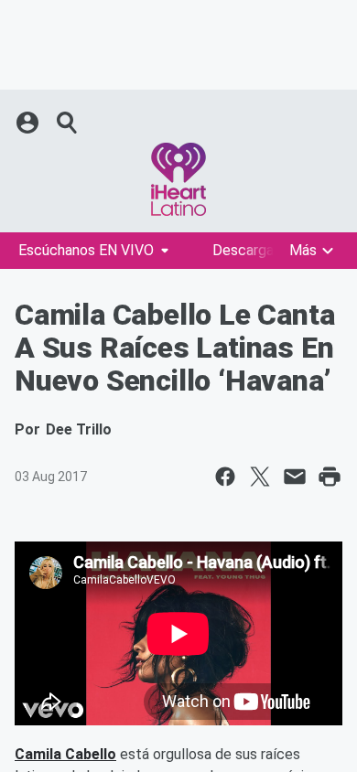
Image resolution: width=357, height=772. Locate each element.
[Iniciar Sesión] (29, 123)
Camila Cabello (65, 754)
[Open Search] (68, 123)
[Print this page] (329, 476)
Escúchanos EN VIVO (86, 250)
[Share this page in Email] (295, 476)
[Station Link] (178, 179)
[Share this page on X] (260, 476)
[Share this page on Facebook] (225, 476)
